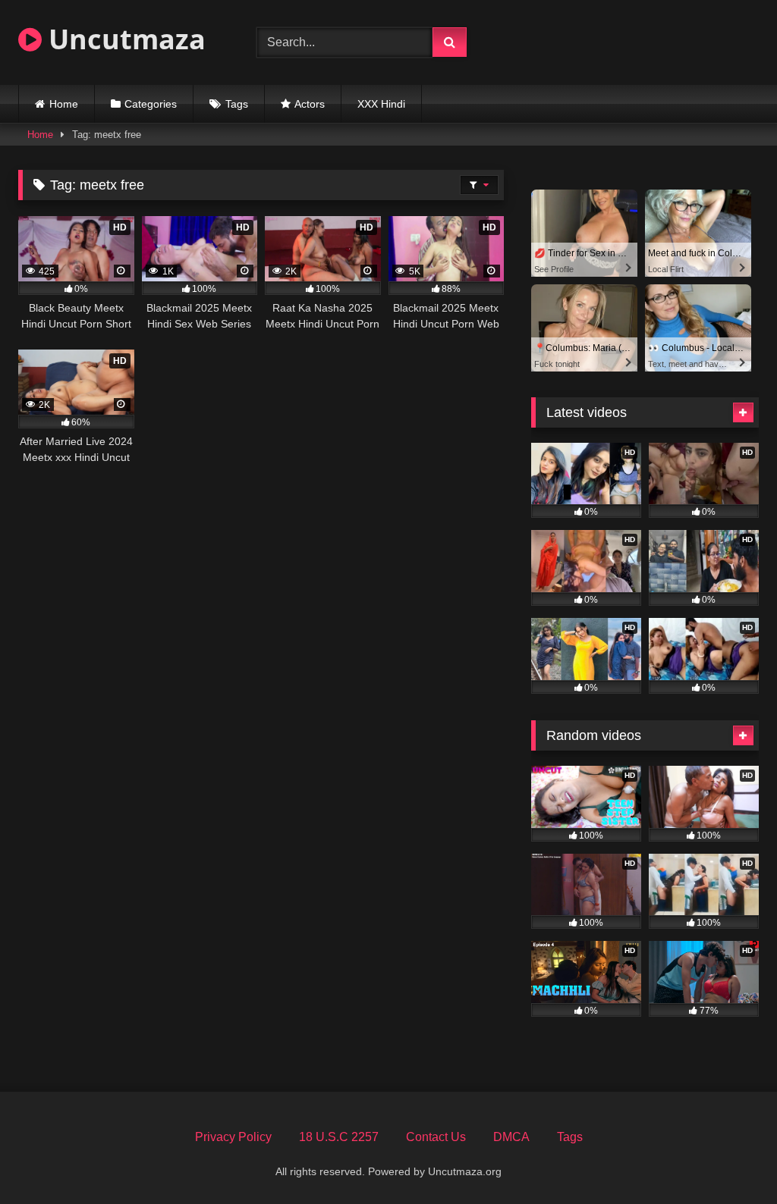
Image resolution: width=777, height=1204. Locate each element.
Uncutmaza (124, 39)
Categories (150, 104)
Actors (309, 104)
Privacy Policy (233, 1136)
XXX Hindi (381, 104)
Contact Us (436, 1136)
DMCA (511, 1136)
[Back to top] (730, 1159)
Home (63, 104)
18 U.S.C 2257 (339, 1136)
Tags (236, 104)
